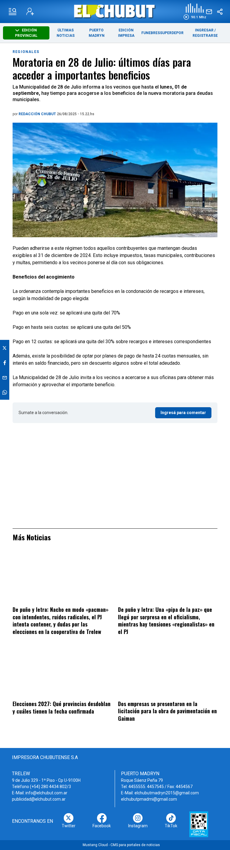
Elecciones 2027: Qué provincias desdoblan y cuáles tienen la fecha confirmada (62, 707)
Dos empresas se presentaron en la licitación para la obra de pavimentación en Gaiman (167, 711)
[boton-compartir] (219, 11)
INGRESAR (204, 30)
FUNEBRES (150, 33)
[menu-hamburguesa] (12, 11)
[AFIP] (198, 824)
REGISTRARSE (205, 36)
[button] (195, 11)
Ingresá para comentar (183, 412)
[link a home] (115, 11)
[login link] (30, 11)
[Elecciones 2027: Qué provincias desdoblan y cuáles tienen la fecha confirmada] (62, 672)
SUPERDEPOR (172, 33)
